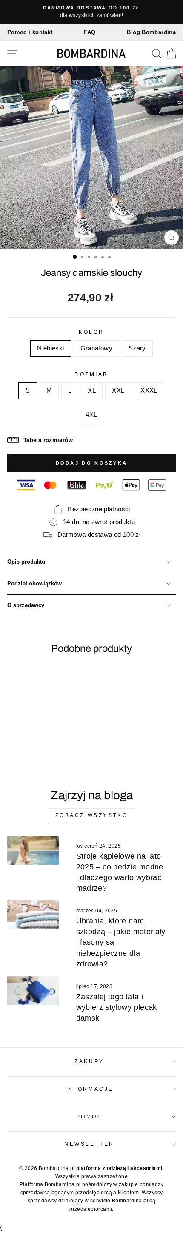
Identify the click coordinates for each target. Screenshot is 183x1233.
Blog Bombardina (151, 32)
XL (92, 390)
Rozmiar (91, 374)
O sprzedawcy (25, 605)
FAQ (89, 32)
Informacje (89, 1089)
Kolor (91, 332)
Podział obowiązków (34, 584)
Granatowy (96, 348)
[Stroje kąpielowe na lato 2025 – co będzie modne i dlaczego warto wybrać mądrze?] (33, 850)
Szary (137, 348)
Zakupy (89, 1061)
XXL (118, 390)
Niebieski (50, 348)
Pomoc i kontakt (30, 32)
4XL (91, 414)
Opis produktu (26, 562)
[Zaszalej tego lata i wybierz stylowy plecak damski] (33, 990)
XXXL (148, 390)
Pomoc (89, 1116)
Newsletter (89, 1144)
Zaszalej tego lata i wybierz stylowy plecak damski (116, 1007)
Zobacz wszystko (91, 815)
